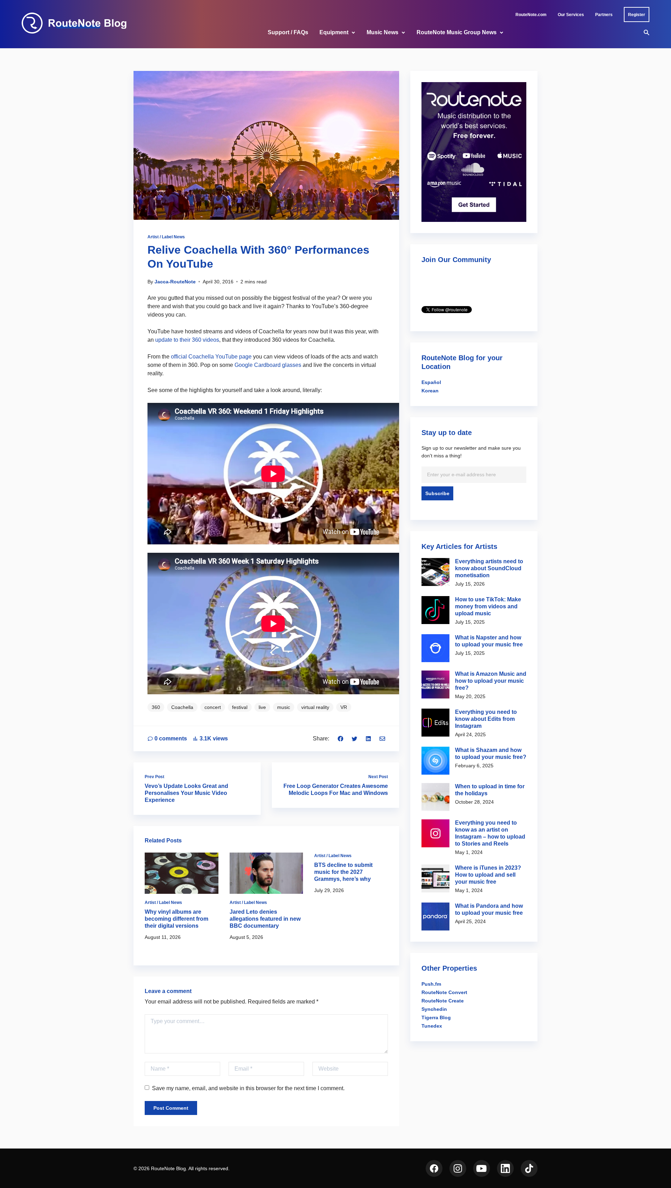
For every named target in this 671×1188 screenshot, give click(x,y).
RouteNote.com (531, 14)
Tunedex (431, 1026)
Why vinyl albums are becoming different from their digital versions (176, 919)
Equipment (333, 32)
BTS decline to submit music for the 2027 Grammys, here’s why (343, 872)
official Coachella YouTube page (210, 357)
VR (343, 707)
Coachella (182, 707)
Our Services (571, 14)
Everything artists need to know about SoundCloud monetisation (489, 568)
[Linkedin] (368, 738)
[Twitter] (354, 738)
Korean (430, 390)
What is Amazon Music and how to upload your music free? (490, 681)
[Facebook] (340, 738)
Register (636, 14)
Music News (382, 32)
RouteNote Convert (444, 992)
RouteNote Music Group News (457, 32)
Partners (604, 14)
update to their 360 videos (187, 340)
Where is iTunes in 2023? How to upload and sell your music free (488, 875)
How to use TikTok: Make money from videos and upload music (488, 606)
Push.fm (431, 984)
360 (156, 707)
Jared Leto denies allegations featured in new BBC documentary (265, 919)
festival (239, 707)
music (283, 707)
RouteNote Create (442, 1001)
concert (212, 707)
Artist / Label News (166, 236)
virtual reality (315, 707)
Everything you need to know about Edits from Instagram (486, 719)
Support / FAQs (288, 32)
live (262, 707)
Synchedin (434, 1009)
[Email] (382, 738)
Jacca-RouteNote (175, 281)
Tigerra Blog (436, 1017)
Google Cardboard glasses (268, 365)
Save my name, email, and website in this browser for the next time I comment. (248, 1088)
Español (431, 382)
